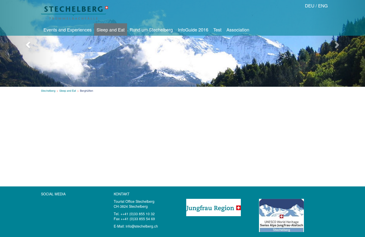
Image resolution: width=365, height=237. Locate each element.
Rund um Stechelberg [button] (151, 29)
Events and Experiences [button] (67, 29)
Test (217, 29)
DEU (309, 5)
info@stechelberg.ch (142, 226)
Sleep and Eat (67, 90)
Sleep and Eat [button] (111, 29)
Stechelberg (48, 90)
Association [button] (237, 29)
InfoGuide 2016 (193, 29)
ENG (323, 5)
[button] (27, 43)
